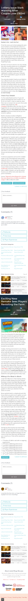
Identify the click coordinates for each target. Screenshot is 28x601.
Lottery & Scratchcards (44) (6, 262)
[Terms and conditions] (19, 585)
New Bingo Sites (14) (5, 268)
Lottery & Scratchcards (19, 183)
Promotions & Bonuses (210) (7, 255)
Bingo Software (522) (18, 252)
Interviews (7, 236)
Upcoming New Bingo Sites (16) (20, 266)
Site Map (24, 597)
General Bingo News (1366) (7, 250)
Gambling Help (17, 597)
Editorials (7, 232)
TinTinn (6, 487)
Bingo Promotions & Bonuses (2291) (7, 247)
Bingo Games (5, 457)
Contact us (12, 579)
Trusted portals (21, 579)
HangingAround (8, 216)
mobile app (4, 168)
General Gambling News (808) (6, 253)
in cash (7, 425)
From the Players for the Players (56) (19, 259)
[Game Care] (7, 585)
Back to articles (21, 186)
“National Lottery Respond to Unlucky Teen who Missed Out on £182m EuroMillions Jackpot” (13, 178)
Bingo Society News (6, 183)
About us (5, 579)
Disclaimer (4, 597)
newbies (16, 416)
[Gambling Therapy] (17, 589)
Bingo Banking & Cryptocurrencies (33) (18, 262)
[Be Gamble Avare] (9, 589)
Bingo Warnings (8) (18, 268)
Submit (15, 205)
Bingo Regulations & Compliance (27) (5, 266)
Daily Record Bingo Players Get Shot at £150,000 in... (18, 277)
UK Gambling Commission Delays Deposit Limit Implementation (18, 284)
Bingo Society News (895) (19, 250)
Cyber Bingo (4, 368)
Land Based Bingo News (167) (19, 256)
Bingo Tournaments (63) (6, 258)
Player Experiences (10, 240)
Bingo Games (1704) (18, 247)
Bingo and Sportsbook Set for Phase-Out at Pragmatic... (17, 290)
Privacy (9, 597)
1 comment (7, 19)
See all (25, 274)
